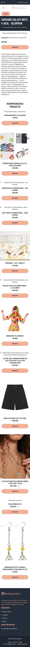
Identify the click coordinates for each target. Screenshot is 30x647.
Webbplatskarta (22, 644)
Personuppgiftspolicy (9, 644)
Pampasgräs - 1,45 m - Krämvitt (15, 263)
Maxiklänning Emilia (15, 504)
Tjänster (5, 615)
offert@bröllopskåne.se (22, 2)
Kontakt (14, 642)
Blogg (9, 642)
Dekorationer (13, 38)
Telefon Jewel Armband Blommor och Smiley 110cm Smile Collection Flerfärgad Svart (15, 360)
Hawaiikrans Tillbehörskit (15, 336)
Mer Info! (15, 47)
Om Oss (5, 618)
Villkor (20, 642)
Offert (6, 14)
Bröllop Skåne (7, 611)
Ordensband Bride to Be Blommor (15, 115)
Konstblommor (22, 38)
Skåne (4, 2)
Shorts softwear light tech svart (15, 418)
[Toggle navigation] (3, 7)
